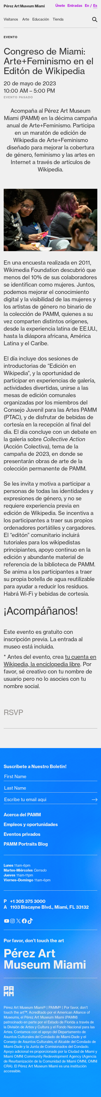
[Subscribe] (94, 800)
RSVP (13, 712)
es (95, 5)
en (87, 5)
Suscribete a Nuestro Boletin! (35, 766)
